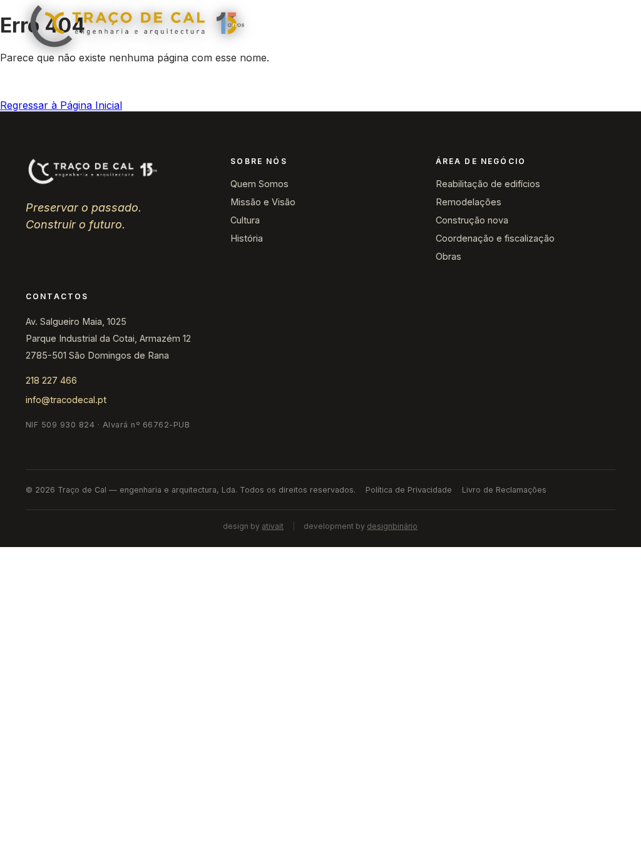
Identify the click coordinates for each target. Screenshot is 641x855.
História (246, 238)
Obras (395, 26)
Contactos (523, 26)
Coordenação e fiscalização (495, 238)
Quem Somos (259, 183)
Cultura (245, 220)
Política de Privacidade (409, 489)
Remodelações (468, 202)
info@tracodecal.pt (66, 399)
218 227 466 (51, 380)
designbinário (392, 526)
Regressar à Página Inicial (61, 105)
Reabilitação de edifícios (488, 183)
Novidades (455, 26)
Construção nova (472, 220)
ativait (273, 526)
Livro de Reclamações (504, 489)
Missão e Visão (262, 202)
